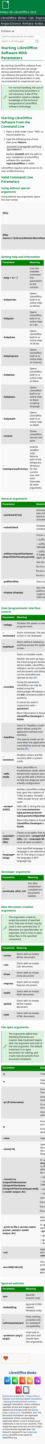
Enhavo (6, 31)
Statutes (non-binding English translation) (22, 1398)
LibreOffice (8, 18)
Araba (39, 23)
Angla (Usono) (11, 23)
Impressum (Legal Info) (13, 1396)
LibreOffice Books (22, 1372)
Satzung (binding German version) (20, 1401)
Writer (22, 18)
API (35, 677)
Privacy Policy (32, 1396)
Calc (31, 18)
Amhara (27, 23)
